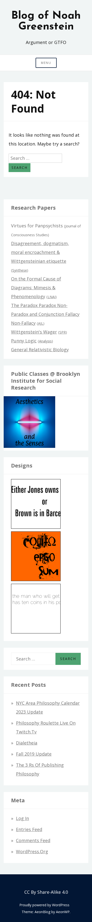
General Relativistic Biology (40, 349)
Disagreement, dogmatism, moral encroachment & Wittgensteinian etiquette (40, 252)
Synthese (19, 270)
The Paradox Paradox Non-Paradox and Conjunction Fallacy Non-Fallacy (45, 314)
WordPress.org (32, 851)
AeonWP (63, 911)
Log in (22, 818)
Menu (46, 63)
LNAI (51, 296)
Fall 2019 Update (34, 754)
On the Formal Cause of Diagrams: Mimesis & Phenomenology (36, 287)
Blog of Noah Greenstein (46, 21)
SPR (62, 332)
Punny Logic (24, 341)
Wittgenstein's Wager (34, 332)
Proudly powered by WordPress (44, 905)
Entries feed (29, 829)
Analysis (45, 341)
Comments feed (33, 840)
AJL (40, 323)
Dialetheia (26, 743)
